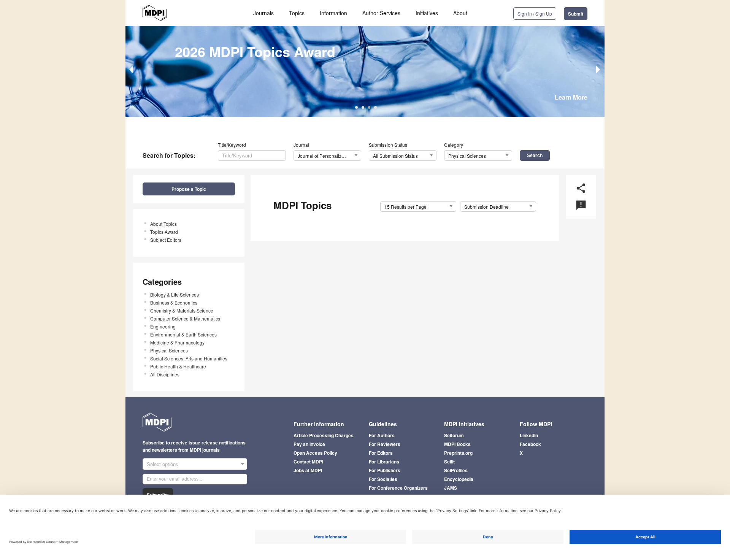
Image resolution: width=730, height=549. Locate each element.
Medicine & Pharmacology (177, 342)
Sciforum (454, 435)
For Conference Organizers (398, 487)
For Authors (382, 435)
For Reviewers (384, 444)
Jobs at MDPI (308, 470)
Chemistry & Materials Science (181, 310)
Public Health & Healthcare (178, 366)
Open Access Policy (315, 452)
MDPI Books (457, 444)
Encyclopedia (458, 479)
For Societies (383, 479)
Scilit (449, 461)
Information (333, 13)
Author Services (381, 13)
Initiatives (427, 13)
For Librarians (384, 461)
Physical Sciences (169, 350)
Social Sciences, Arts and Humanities (188, 358)
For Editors (381, 452)
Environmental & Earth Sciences (183, 334)
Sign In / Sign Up (534, 13)
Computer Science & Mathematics (185, 318)
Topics (297, 13)
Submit (575, 13)
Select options (162, 464)
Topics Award (164, 231)
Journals (263, 13)
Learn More (571, 97)
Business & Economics (173, 302)
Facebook (530, 444)
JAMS (450, 487)
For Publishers (384, 470)
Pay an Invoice (309, 444)
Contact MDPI (308, 461)
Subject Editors (165, 239)
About (460, 13)
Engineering (163, 326)
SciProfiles (456, 470)
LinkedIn (529, 435)
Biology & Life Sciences (174, 294)
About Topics (163, 224)
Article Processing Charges (324, 435)
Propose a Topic (188, 189)
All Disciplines (164, 374)
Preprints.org (458, 452)
